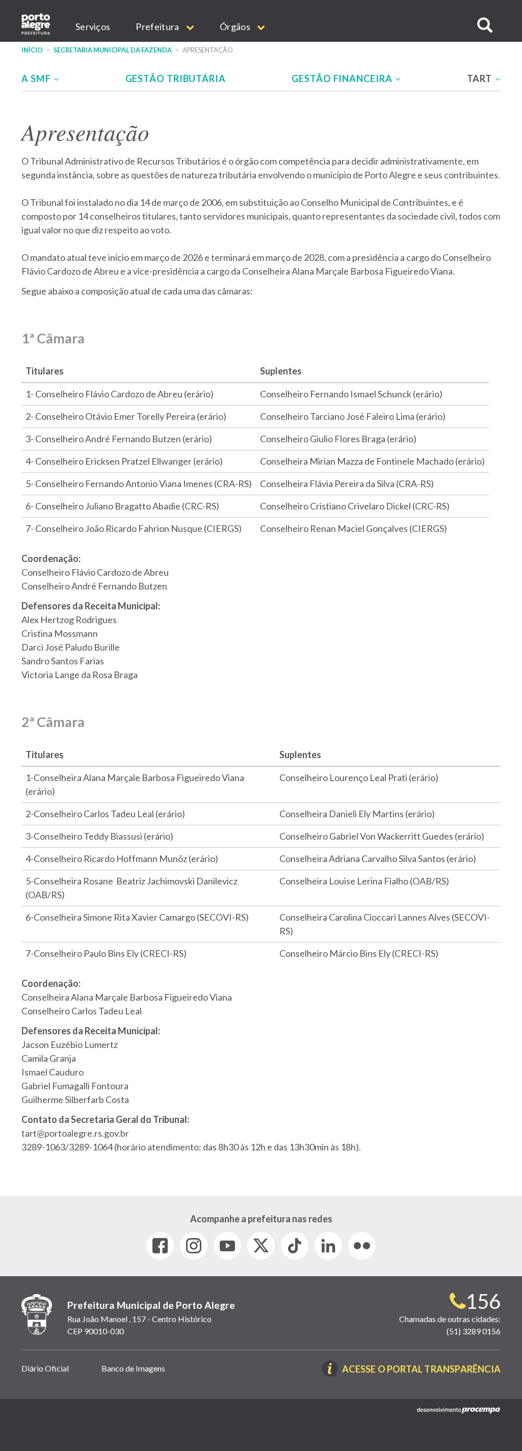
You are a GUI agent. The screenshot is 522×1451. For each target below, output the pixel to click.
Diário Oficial (45, 1368)
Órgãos (236, 26)
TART (480, 78)
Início (32, 50)
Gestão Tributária (175, 78)
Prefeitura (158, 26)
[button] (485, 25)
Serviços (92, 26)
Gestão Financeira (343, 78)
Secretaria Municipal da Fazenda (113, 50)
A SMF (37, 78)
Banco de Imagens (133, 1368)
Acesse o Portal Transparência (421, 1370)
